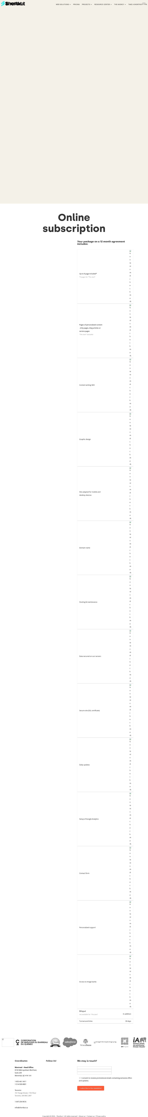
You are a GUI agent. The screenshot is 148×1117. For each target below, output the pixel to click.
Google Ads (88, 25)
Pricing (76, 4)
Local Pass (88, 21)
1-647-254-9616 (20, 1102)
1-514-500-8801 (20, 1084)
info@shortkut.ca (21, 1107)
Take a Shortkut (135, 4)
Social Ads (87, 29)
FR (146, 4)
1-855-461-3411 (20, 1081)
